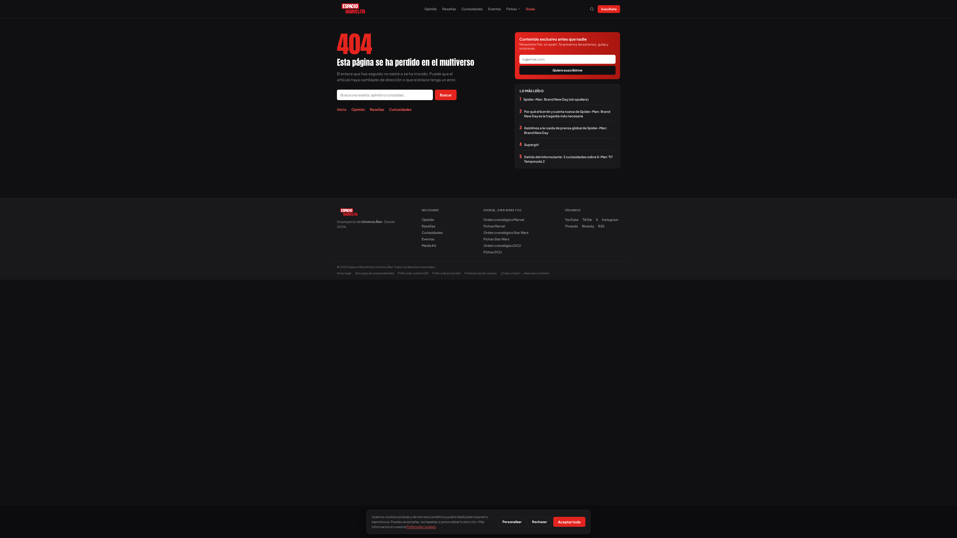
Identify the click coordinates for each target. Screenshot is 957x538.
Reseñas (449, 9)
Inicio (341, 109)
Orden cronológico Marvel (503, 220)
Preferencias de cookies (481, 273)
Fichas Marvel (494, 226)
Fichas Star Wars (496, 239)
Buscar (446, 95)
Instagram (610, 220)
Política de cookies (421, 527)
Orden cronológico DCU (502, 246)
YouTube (571, 220)
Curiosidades (472, 9)
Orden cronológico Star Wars (506, 233)
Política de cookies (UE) (413, 273)
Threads (571, 226)
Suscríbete (609, 9)
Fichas (511, 9)
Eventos (494, 9)
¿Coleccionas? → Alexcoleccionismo (525, 273)
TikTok (587, 220)
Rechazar (539, 522)
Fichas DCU (492, 252)
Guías (530, 9)
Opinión (430, 9)
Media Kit (429, 246)
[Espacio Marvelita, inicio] (353, 8)
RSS (601, 226)
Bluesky (588, 226)
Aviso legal (344, 273)
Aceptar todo (569, 522)
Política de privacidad (446, 273)
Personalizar (512, 522)
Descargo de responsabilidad (374, 273)
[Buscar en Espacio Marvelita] (592, 9)
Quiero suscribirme (567, 70)
